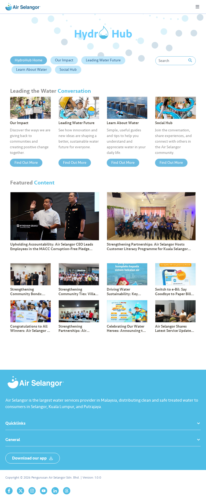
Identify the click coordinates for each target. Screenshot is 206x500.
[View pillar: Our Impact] (30, 108)
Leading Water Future (103, 60)
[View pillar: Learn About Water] (127, 108)
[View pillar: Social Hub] (175, 108)
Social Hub (68, 69)
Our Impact (64, 60)
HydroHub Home (28, 60)
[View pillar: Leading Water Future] (78, 108)
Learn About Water (31, 69)
